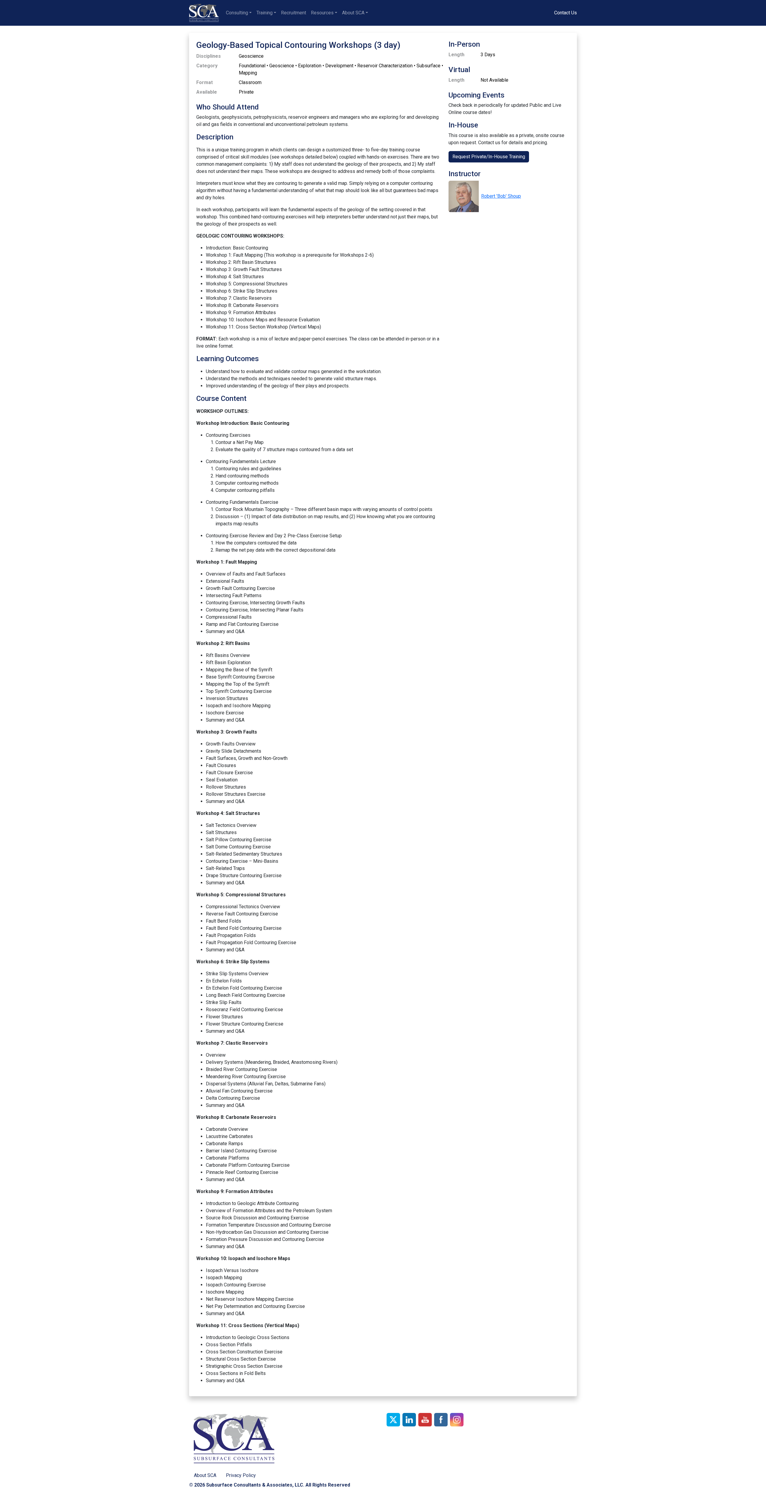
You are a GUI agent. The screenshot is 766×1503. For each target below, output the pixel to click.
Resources (322, 13)
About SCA (353, 13)
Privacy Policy (241, 1475)
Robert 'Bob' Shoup (501, 196)
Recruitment (293, 13)
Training (264, 13)
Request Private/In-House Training (488, 156)
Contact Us (565, 13)
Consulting (237, 13)
